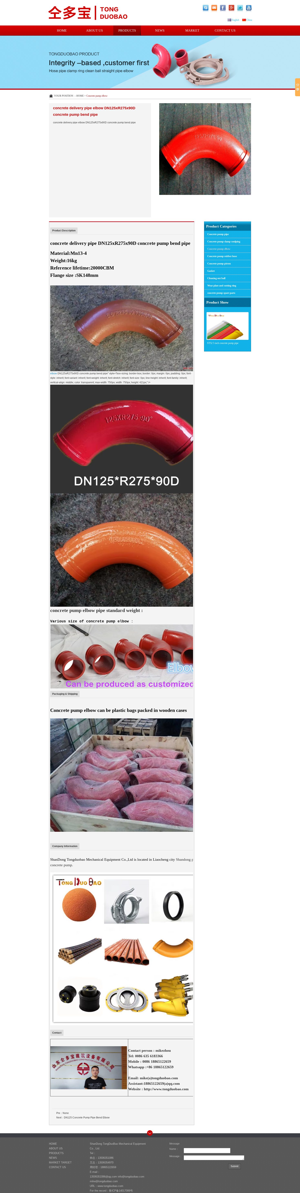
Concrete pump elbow (218, 248)
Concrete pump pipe (218, 234)
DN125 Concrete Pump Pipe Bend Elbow (87, 1117)
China (249, 20)
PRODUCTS (127, 30)
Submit (234, 1166)
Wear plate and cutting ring (221, 285)
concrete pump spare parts (221, 293)
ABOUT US (94, 30)
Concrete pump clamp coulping (223, 241)
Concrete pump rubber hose (222, 256)
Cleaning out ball (216, 278)
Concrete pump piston (219, 263)
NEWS (159, 30)
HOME (62, 30)
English (235, 20)
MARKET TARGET (192, 32)
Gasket (211, 271)
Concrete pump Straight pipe (221, 343)
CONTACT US (225, 30)
